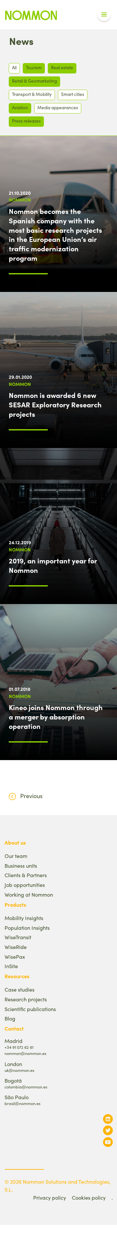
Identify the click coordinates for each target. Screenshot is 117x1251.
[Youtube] (108, 1142)
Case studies (19, 989)
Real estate (62, 67)
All (14, 67)
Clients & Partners (26, 875)
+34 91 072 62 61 (19, 1047)
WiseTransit (18, 937)
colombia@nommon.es (26, 1086)
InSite (11, 966)
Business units (21, 865)
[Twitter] (108, 1130)
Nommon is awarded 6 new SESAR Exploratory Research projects (55, 404)
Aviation (20, 107)
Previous (31, 796)
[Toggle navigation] (104, 15)
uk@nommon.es (19, 1070)
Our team (16, 855)
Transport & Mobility (32, 94)
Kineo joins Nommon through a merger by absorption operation (56, 716)
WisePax (15, 956)
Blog (10, 1018)
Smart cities (72, 94)
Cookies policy (89, 1197)
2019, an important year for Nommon (53, 565)
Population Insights (27, 927)
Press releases (26, 121)
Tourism (34, 67)
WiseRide (16, 946)
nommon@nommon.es (25, 1053)
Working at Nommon (29, 894)
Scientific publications (30, 1009)
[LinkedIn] (108, 1118)
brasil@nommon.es (22, 1103)
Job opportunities (25, 884)
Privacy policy (49, 1197)
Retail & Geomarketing (34, 81)
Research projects (26, 999)
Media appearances (57, 107)
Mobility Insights (24, 918)
